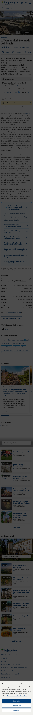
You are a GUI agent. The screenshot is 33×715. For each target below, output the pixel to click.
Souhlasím (16, 701)
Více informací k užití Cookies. (17, 696)
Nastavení (16, 710)
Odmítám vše (16, 705)
